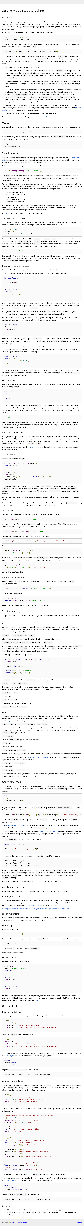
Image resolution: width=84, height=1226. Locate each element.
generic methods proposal (14, 825)
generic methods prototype (49, 831)
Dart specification (11, 721)
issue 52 (37, 1000)
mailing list (10, 1056)
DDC (5, 213)
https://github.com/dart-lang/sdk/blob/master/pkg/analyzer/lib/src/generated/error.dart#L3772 (35, 909)
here (48, 117)
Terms (25, 1223)
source (79, 1223)
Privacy (19, 1223)
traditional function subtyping (37, 757)
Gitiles (13, 1223)
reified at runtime (35, 447)
